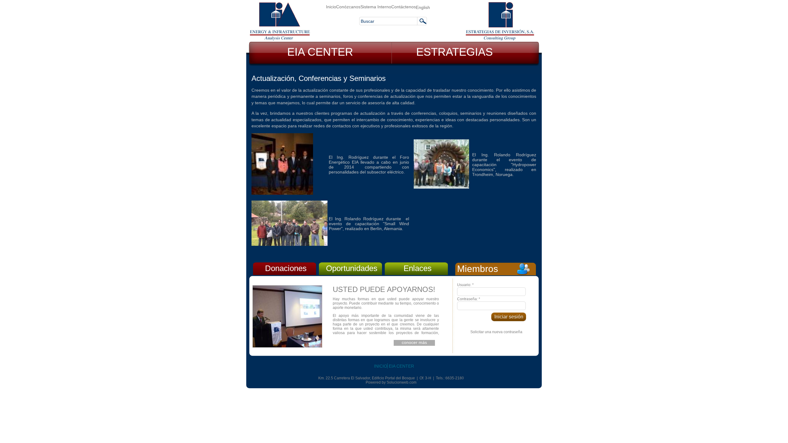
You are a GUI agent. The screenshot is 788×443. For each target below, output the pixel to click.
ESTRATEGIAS (454, 52)
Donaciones (286, 268)
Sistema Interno (375, 6)
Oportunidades (351, 268)
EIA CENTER (320, 52)
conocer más (414, 342)
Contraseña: (468, 299)
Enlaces (418, 268)
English (423, 7)
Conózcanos (348, 6)
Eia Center (401, 366)
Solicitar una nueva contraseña (496, 332)
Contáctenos (403, 6)
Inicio (331, 6)
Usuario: (465, 285)
